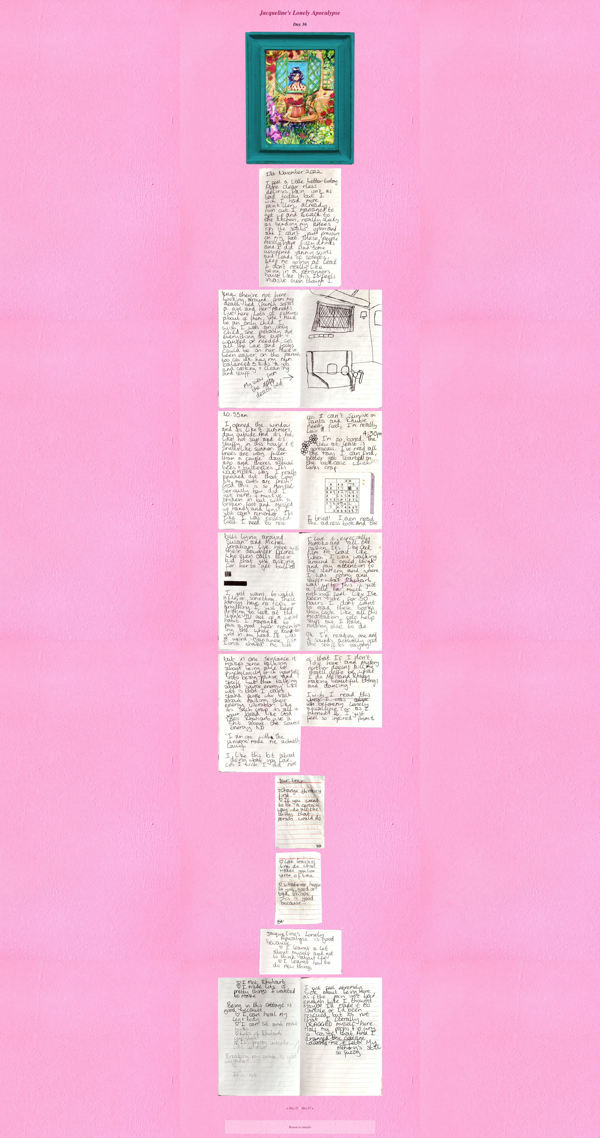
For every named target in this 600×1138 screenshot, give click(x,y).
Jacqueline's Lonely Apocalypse (300, 12)
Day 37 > (308, 1108)
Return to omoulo (300, 1127)
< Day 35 (292, 1108)
